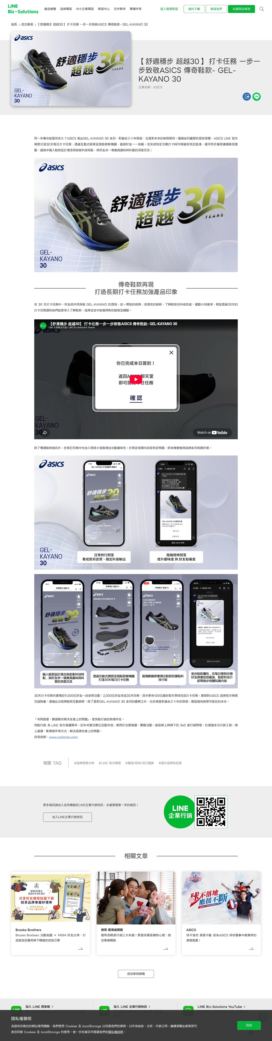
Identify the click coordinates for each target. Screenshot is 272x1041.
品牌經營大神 (85, 763)
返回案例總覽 (136, 974)
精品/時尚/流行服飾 (141, 763)
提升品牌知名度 (171, 763)
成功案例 (27, 24)
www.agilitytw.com (63, 737)
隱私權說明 (115, 1032)
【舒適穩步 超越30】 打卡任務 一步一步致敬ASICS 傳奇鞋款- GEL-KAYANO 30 (92, 24)
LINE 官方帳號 (111, 763)
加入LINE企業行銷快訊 (67, 817)
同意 (249, 1025)
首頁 (14, 24)
